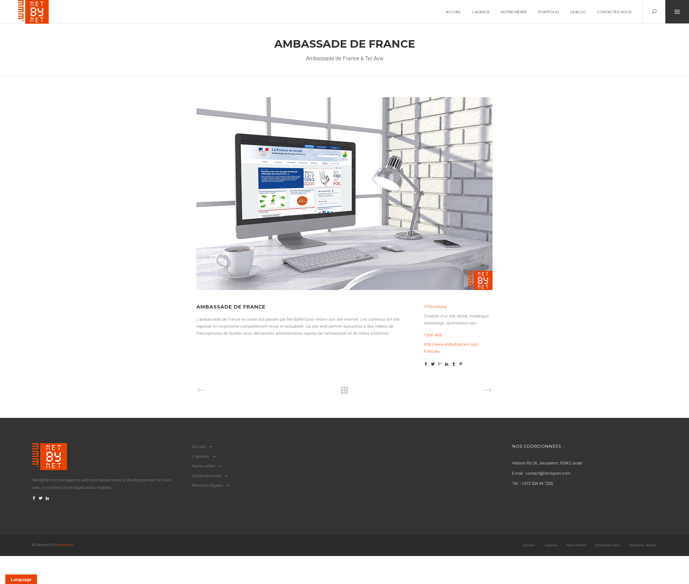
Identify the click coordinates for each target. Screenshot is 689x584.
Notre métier (203, 466)
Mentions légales (207, 485)
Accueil (199, 446)
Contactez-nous (206, 475)
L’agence (200, 456)
